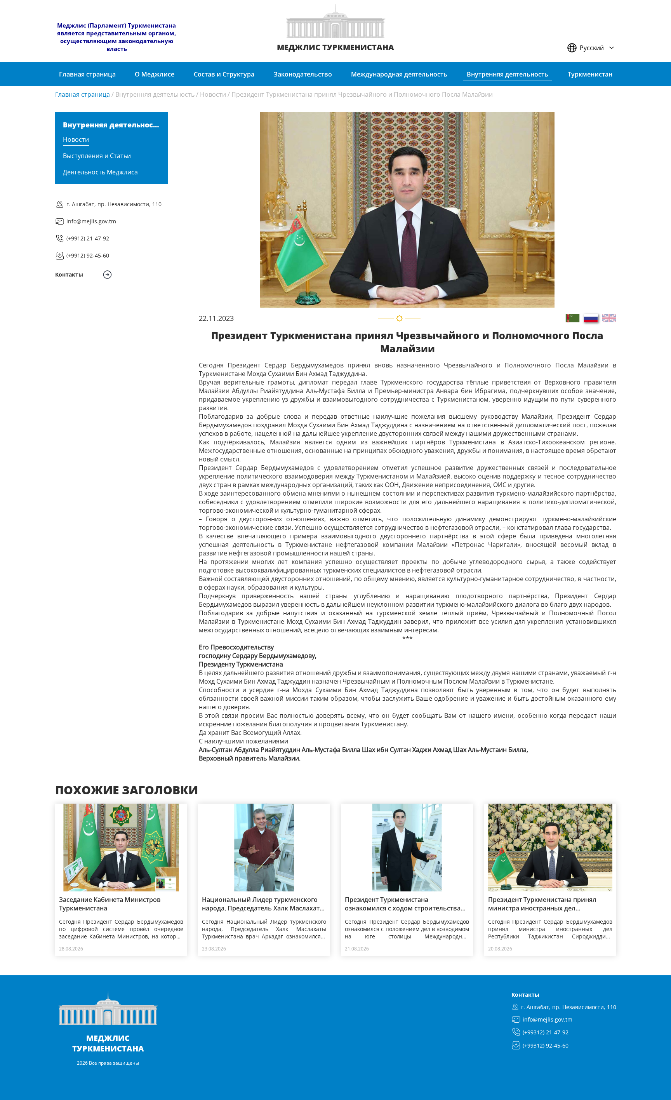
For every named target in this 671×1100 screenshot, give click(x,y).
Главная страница (82, 94)
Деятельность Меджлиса (100, 172)
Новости (213, 94)
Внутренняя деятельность (155, 94)
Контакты (525, 994)
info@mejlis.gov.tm (91, 221)
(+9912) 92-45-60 (87, 255)
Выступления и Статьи (97, 155)
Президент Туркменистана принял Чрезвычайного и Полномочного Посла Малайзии (362, 94)
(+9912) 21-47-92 (87, 238)
